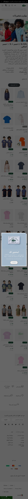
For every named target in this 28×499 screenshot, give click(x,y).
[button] (26, 233)
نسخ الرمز (14, 262)
